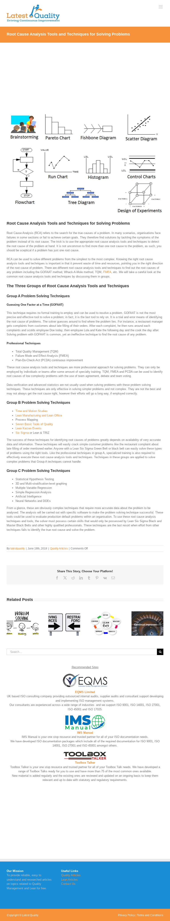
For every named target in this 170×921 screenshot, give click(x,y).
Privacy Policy (126, 915)
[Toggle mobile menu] (161, 6)
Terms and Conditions (150, 915)
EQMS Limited (85, 692)
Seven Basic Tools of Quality (34, 424)
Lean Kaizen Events (28, 428)
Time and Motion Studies (31, 411)
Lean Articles (69, 879)
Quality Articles (59, 548)
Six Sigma (22, 432)
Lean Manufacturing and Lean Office (38, 415)
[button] (10, 623)
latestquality (17, 548)
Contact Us (68, 883)
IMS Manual (85, 732)
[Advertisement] (85, 76)
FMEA (107, 272)
